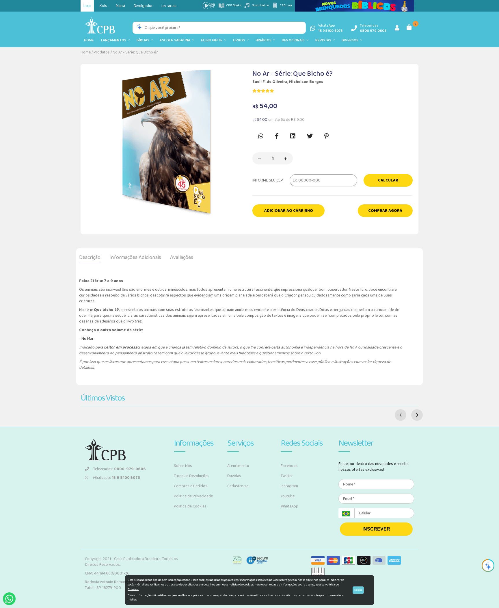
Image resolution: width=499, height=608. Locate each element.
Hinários (264, 40)
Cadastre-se (237, 486)
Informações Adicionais (135, 257)
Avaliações (181, 257)
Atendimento (238, 466)
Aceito (358, 589)
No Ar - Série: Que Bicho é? (135, 52)
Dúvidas (234, 476)
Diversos (351, 40)
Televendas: (119, 469)
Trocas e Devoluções (191, 476)
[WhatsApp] (9, 598)
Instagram (289, 486)
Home (89, 40)
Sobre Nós (183, 466)
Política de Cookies (190, 506)
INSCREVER (376, 529)
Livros (240, 40)
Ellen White (212, 40)
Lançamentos (114, 40)
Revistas (324, 40)
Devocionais (294, 40)
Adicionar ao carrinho (288, 210)
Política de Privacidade (193, 496)
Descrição (89, 257)
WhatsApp (289, 506)
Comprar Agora (385, 210)
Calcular (388, 180)
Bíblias (144, 40)
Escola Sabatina (176, 40)
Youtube (288, 496)
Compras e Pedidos (190, 486)
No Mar (87, 338)
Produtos (102, 52)
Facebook (289, 466)
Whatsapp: (116, 477)
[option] (166, 143)
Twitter (287, 476)
